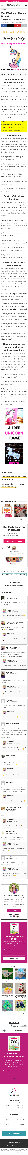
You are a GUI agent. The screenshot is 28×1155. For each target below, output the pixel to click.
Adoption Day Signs (7, 518)
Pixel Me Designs (16, 1145)
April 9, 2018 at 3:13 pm (11, 858)
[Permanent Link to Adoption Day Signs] (7, 516)
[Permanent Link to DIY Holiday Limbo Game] (20, 516)
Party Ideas (20, 571)
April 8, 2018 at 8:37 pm (11, 833)
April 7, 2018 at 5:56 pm (11, 810)
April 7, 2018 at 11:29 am (13, 687)
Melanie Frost (11, 647)
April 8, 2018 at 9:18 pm (12, 844)
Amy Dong (9, 755)
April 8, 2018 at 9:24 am (13, 770)
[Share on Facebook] (4, 25)
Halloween (7, 1124)
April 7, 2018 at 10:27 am (11, 673)
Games (6, 571)
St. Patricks (20, 1117)
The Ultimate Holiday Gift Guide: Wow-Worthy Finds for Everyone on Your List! (20, 996)
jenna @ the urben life (14, 622)
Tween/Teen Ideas (20, 574)
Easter (7, 1119)
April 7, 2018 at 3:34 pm (11, 783)
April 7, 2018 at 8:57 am (12, 661)
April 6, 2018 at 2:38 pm (11, 623)
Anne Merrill (10, 723)
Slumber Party (7, 574)
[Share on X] (10, 25)
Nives (8, 700)
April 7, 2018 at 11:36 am (11, 701)
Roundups (20, 1107)
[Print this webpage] (24, 25)
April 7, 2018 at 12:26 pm (11, 724)
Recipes (7, 1102)
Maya (8, 782)
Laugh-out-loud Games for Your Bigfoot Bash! (7, 980)
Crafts (20, 1102)
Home (12, 571)
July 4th (20, 1122)
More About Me (14, 910)
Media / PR (17, 1142)
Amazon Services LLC (22, 1149)
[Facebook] (10, 916)
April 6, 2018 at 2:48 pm (13, 634)
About (18, 1141)
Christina (9, 832)
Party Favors (20, 1105)
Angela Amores (11, 597)
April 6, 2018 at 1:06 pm (11, 598)
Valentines (7, 1117)
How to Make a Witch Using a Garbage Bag (20, 1012)
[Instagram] (18, 916)
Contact (23, 1141)
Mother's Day (20, 1119)
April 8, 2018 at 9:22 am (13, 712)
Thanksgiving (20, 1124)
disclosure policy (19, 22)
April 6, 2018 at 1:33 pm (12, 611)
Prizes (7, 1107)
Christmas (7, 1126)
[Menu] (2, 5)
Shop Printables (7, 1110)
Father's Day (7, 1122)
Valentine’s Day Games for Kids (7, 996)
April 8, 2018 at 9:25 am (13, 821)
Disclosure (11, 1142)
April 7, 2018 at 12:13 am (11, 648)
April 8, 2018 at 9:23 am (13, 743)
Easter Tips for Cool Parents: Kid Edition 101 (20, 980)
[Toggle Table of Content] (25, 74)
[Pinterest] (14, 916)
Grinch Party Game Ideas (7, 1011)
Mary (8, 672)
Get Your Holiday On (14, 5)
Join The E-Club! (13, 1)
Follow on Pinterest (14, 541)
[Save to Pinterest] (17, 25)
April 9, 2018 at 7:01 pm (12, 869)
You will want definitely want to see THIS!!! (14, 125)
